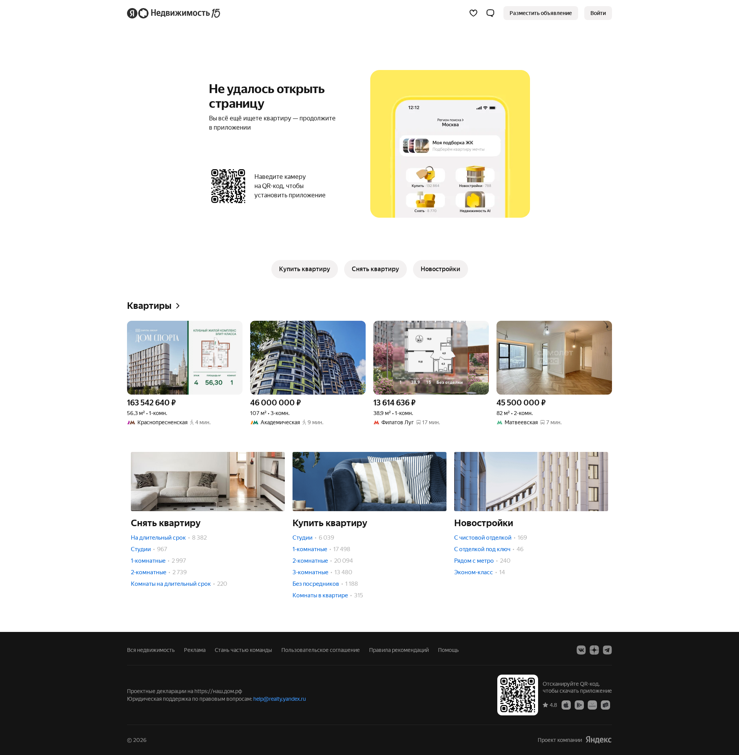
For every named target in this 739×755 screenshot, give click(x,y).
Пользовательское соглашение (320, 650)
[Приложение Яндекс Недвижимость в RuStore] (605, 705)
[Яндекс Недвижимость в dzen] (594, 650)
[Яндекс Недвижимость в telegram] (607, 650)
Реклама (195, 650)
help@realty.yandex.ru (279, 699)
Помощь (448, 650)
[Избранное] (473, 13)
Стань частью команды (243, 650)
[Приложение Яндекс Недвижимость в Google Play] (579, 705)
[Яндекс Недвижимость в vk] (581, 650)
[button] (490, 13)
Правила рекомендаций (399, 650)
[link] (598, 13)
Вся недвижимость (151, 650)
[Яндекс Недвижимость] (174, 13)
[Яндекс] (598, 739)
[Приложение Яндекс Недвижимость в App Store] (566, 705)
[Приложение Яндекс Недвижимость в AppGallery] (592, 705)
